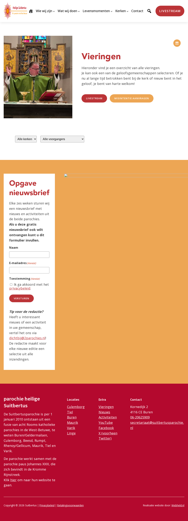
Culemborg (76, 407)
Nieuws (104, 412)
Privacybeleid (47, 505)
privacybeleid (19, 288)
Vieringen (106, 407)
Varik (71, 428)
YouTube (106, 422)
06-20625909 (140, 417)
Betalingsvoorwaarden (70, 505)
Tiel (70, 412)
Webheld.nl (177, 505)
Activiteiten (108, 417)
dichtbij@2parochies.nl (27, 338)
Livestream (170, 11)
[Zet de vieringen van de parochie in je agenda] (177, 43)
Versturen (21, 298)
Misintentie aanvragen (131, 98)
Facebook (106, 428)
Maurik (72, 422)
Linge (71, 433)
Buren (72, 417)
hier (13, 480)
